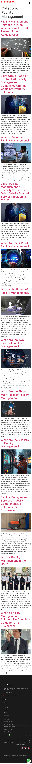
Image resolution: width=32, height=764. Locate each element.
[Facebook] (22, 748)
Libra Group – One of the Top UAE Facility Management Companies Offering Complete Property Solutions (14, 84)
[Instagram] (28, 748)
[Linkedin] (25, 748)
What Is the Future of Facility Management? (15, 291)
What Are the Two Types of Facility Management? (12, 343)
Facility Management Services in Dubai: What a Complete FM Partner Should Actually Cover (14, 28)
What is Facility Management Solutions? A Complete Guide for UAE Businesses (15, 619)
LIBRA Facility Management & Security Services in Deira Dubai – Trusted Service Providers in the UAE (15, 192)
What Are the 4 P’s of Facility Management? (15, 244)
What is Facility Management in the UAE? (13, 561)
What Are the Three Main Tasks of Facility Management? (15, 395)
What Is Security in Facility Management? (15, 139)
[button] (29, 3)
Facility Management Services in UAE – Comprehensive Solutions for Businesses (14, 504)
